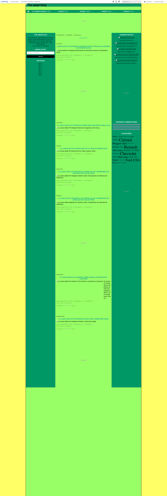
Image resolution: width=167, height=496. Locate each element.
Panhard (124, 162)
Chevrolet (128, 153)
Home (28, 10)
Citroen (125, 140)
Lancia (129, 143)
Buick (133, 150)
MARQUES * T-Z (128, 11)
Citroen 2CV (122, 159)
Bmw (137, 150)
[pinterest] (119, 2)
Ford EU (127, 150)
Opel (124, 143)
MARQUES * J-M (84, 11)
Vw (131, 157)
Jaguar (132, 136)
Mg (128, 136)
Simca (115, 136)
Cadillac (115, 140)
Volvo (133, 143)
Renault (130, 147)
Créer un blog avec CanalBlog (40, 46)
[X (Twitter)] (116, 2)
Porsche (115, 147)
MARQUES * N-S (106, 11)
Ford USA (133, 160)
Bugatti (115, 160)
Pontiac (136, 156)
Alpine (125, 136)
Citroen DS (118, 162)
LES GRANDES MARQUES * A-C (40, 11)
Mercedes (123, 156)
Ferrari (121, 136)
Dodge (121, 147)
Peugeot (116, 143)
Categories (69, 35)
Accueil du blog (40, 44)
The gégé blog (60, 35)
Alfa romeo (117, 150)
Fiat (114, 163)
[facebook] (113, 2)
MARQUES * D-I (62, 11)
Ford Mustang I (115, 153)
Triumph (114, 156)
